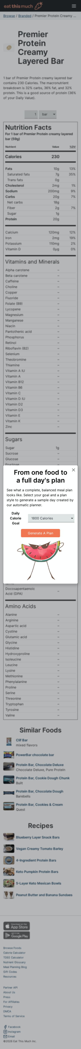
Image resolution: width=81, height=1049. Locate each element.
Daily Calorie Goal (15, 518)
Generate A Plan (40, 533)
